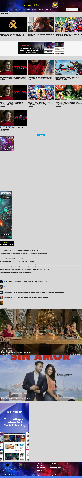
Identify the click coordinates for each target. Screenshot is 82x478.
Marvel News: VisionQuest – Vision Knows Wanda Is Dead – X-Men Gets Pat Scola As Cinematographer (19, 264)
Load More (41, 135)
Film (0, 126)
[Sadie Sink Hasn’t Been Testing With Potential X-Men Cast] (41, 24)
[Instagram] (11, 474)
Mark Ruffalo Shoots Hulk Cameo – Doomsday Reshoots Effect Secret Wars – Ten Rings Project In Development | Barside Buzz (23, 253)
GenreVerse (34, 9)
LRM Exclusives (17, 9)
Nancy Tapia (3, 353)
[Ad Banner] (41, 48)
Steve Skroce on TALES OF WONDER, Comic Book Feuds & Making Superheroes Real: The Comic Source (19, 258)
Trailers (46, 9)
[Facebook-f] (5, 474)
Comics (2, 351)
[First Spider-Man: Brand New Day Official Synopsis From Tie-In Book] (13, 118)
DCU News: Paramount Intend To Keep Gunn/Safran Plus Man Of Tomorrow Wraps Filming (17, 261)
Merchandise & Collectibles (7, 126)
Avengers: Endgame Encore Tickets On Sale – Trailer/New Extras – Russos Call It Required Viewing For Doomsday (21, 266)
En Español (41, 9)
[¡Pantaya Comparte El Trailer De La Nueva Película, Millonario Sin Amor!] (41, 378)
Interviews (23, 9)
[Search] (79, 9)
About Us (51, 465)
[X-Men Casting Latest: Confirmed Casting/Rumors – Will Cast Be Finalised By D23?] (68, 24)
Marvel (3, 126)
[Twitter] (9, 474)
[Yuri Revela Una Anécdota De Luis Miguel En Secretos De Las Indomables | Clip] (41, 332)
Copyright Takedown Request (55, 467)
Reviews (28, 9)
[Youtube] (7, 474)
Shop (50, 9)
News (12, 126)
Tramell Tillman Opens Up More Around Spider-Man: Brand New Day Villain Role (15, 272)
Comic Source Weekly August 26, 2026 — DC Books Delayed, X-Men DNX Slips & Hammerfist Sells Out (19, 250)
